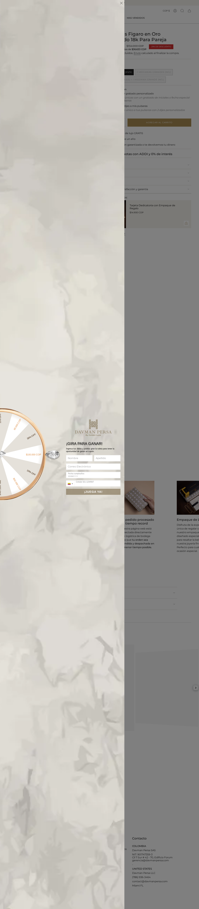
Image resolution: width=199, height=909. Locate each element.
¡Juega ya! (93, 491)
